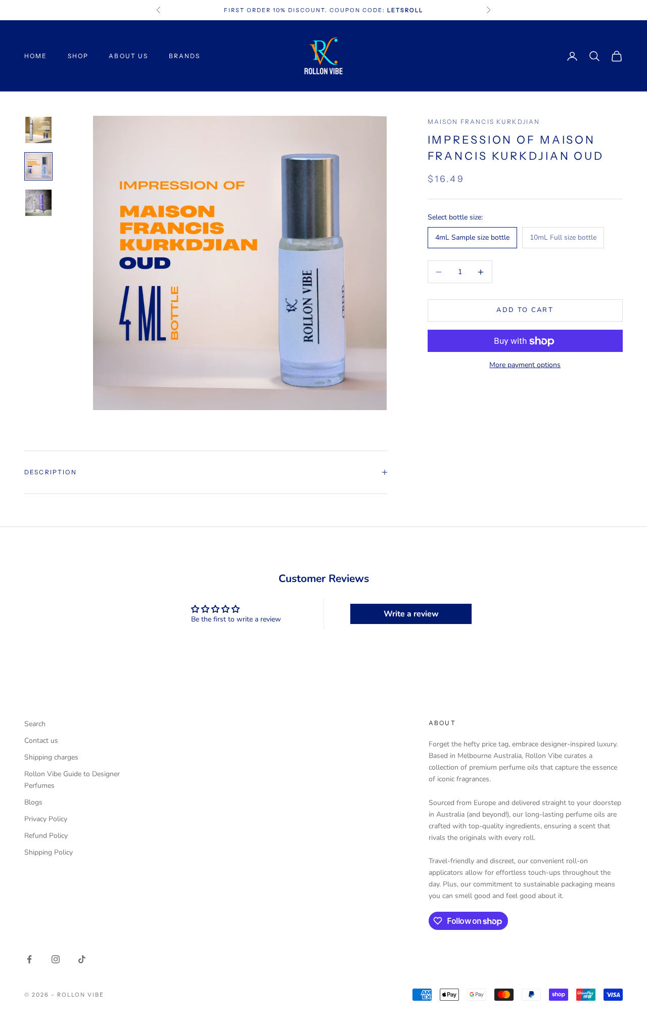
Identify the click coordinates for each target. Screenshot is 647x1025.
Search (34, 724)
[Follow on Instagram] (56, 959)
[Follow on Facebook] (29, 959)
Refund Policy (46, 835)
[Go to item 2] (38, 166)
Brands (185, 56)
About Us (128, 56)
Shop (78, 56)
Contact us (41, 740)
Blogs (33, 802)
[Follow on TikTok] (82, 959)
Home (36, 56)
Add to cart (524, 310)
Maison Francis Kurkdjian (484, 121)
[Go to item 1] (38, 130)
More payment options (525, 365)
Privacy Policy (45, 819)
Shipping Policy (48, 852)
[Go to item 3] (38, 203)
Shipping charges (51, 757)
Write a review (411, 613)
